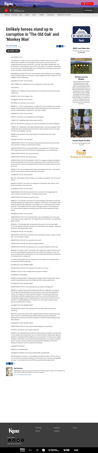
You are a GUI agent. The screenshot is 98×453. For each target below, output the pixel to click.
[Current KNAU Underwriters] (81, 154)
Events (27, 14)
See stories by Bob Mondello (22, 374)
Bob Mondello (13, 45)
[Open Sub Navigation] (23, 14)
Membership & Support (64, 14)
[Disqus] (49, 403)
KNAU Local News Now (81, 48)
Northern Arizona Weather (81, 78)
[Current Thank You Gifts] (81, 123)
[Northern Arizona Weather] (81, 66)
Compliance (50, 14)
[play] (6, 10)
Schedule (7, 14)
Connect (41, 14)
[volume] (10, 10)
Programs (14, 14)
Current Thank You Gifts (81, 141)
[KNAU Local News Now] (81, 34)
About (34, 14)
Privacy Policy (38, 427)
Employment (57, 427)
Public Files (37, 431)
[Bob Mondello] (9, 371)
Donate (90, 4)
